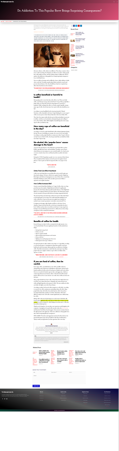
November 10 (77, 363)
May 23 (77, 64)
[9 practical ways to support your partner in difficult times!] (73, 56)
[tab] (41, 392)
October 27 (78, 36)
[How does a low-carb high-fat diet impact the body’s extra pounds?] (71, 353)
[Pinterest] (79, 26)
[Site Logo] (7, 2)
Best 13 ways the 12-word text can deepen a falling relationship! (80, 39)
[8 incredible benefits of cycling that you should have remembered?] (35, 362)
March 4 (58, 355)
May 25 (77, 57)
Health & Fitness (9, 21)
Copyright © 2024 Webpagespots (59, 410)
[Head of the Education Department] (51, 324)
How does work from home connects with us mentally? (62, 360)
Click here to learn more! (59, 256)
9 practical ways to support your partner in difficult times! (80, 54)
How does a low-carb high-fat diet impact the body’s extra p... (80, 352)
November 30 (41, 363)
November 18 (59, 363)
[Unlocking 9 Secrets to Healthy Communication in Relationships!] (73, 62)
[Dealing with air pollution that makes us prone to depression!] (71, 361)
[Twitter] (76, 26)
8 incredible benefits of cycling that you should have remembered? (44, 361)
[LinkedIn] (81, 26)
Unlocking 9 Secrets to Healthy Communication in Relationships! (80, 61)
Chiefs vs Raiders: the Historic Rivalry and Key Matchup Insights (80, 33)
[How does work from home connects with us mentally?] (53, 361)
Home (3, 21)
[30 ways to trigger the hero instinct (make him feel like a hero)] (73, 48)
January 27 (77, 355)
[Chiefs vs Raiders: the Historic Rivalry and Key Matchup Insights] (73, 34)
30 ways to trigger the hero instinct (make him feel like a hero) (80, 47)
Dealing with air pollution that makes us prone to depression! (80, 360)
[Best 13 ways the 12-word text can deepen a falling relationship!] (73, 41)
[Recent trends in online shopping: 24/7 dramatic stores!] (53, 353)
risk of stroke (65, 308)
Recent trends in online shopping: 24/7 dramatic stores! (62, 352)
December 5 (78, 42)
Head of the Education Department (51, 325)
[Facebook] (74, 26)
